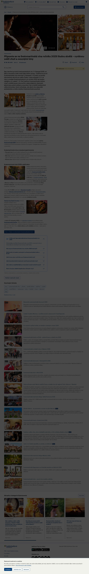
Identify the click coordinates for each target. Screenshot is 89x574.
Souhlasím (8, 569)
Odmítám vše (17, 569)
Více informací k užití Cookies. (23, 565)
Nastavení (26, 569)
